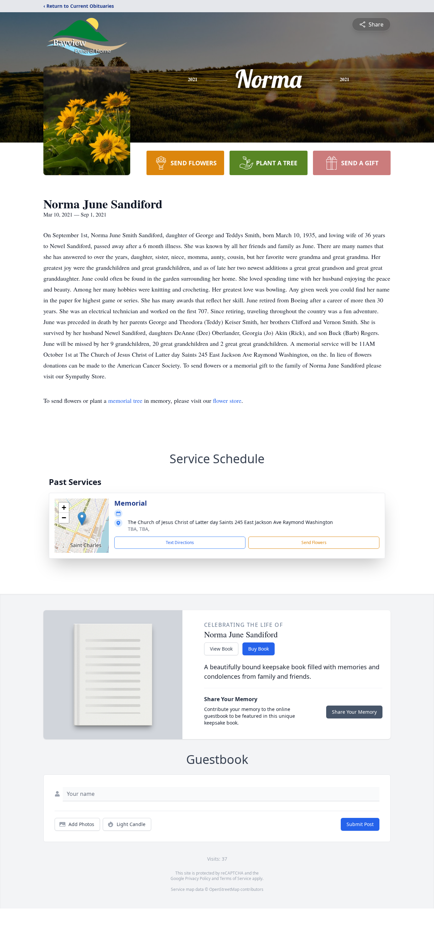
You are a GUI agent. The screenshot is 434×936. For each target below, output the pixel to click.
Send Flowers (314, 542)
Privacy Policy (198, 878)
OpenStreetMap (224, 889)
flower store (227, 400)
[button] (82, 519)
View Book (221, 648)
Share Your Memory (354, 712)
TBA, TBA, (139, 529)
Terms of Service (235, 878)
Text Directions (180, 542)
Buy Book (258, 648)
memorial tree (125, 400)
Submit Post (360, 824)
